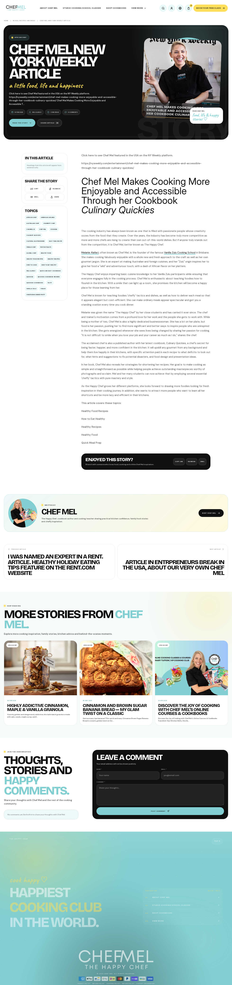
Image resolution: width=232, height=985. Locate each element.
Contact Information (145, 983)
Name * (99, 769)
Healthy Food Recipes (34, 259)
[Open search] (163, 8)
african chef (31, 217)
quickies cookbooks (34, 282)
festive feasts (45, 247)
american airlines (48, 217)
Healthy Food (46, 253)
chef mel (42, 229)
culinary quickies (33, 235)
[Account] (171, 8)
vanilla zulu (31, 288)
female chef (31, 247)
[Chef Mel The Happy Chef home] (15, 8)
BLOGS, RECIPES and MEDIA (24, 20)
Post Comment (158, 811)
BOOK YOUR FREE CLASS (208, 8)
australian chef (32, 223)
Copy (36, 189)
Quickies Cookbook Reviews (49, 277)
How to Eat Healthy (49, 265)
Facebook (56, 189)
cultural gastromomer (35, 241)
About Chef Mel (49, 8)
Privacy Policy (84, 983)
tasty (50, 282)
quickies (29, 277)
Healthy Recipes (54, 259)
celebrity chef (49, 223)
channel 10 (30, 229)
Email (36, 197)
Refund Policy (98, 983)
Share (56, 197)
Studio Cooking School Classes (82, 8)
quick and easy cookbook (50, 271)
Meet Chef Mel (209, 513)
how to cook (31, 265)
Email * (164, 769)
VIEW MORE (137, 8)
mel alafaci (30, 271)
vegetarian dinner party (35, 294)
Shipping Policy (113, 983)
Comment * (100, 782)
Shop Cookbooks (116, 8)
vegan (43, 288)
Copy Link (179, 461)
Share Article (48, 123)
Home (6, 20)
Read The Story (20, 123)
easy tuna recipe (55, 241)
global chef (31, 253)
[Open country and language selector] (180, 8)
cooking (53, 229)
